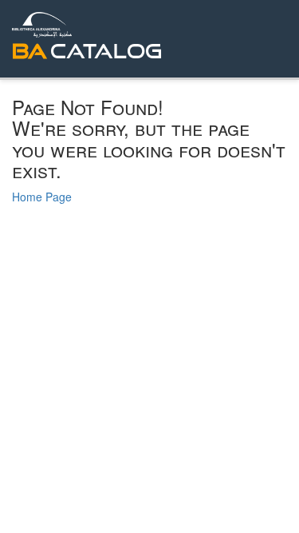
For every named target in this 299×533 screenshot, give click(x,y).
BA (29, 50)
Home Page (42, 197)
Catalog (106, 50)
